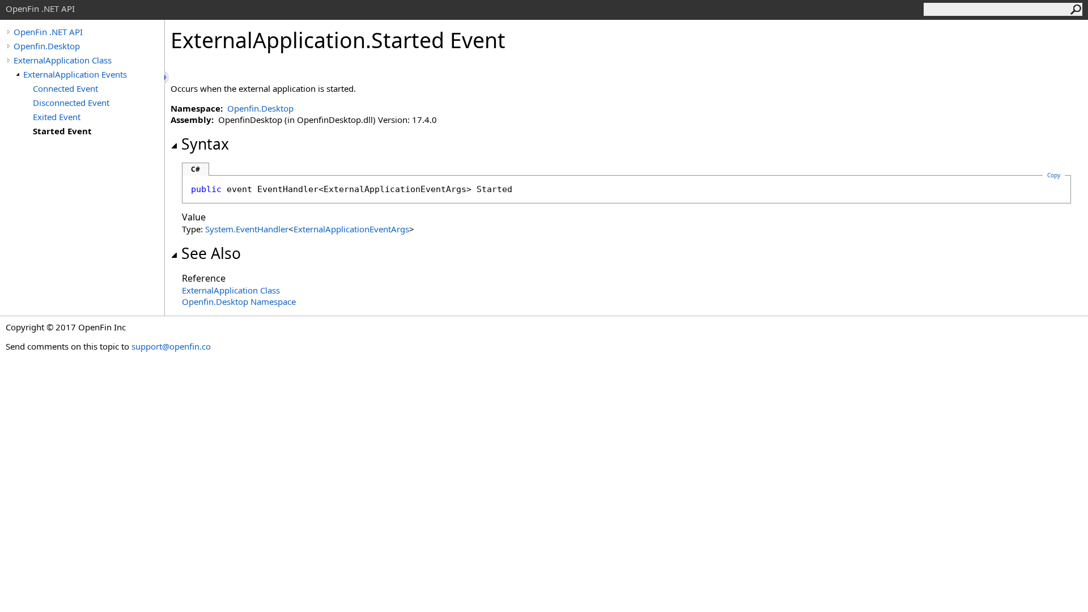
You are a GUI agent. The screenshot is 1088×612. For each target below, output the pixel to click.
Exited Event (56, 116)
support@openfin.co (171, 346)
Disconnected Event (71, 102)
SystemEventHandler (246, 229)
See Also (211, 253)
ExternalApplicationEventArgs (351, 229)
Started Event (62, 131)
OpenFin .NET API (48, 31)
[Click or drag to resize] (167, 77)
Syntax (205, 144)
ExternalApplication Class (63, 60)
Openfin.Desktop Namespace (239, 301)
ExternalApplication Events (75, 74)
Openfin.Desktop (47, 46)
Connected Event (65, 88)
